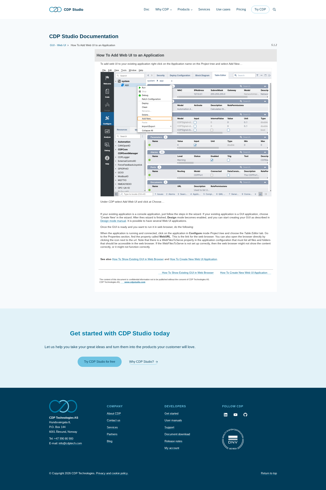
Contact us (113, 420)
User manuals (173, 420)
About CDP (114, 413)
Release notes (173, 441)
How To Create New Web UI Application (193, 259)
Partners (112, 434)
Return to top (269, 473)
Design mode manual (113, 220)
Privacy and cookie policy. (112, 473)
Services (112, 427)
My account (172, 448)
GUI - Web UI (58, 45)
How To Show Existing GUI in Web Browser (138, 259)
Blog (109, 441)
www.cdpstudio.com (134, 282)
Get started (171, 413)
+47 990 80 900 (63, 438)
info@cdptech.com (70, 443)
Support (169, 427)
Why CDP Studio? (141, 361)
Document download (177, 434)
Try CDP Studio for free (99, 361)
